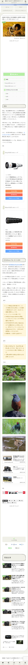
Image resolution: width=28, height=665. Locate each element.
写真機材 (5, 500)
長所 (7, 93)
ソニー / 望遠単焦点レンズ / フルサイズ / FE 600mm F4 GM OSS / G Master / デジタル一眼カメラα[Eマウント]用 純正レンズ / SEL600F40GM (14, 181)
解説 (7, 79)
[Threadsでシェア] (11, 461)
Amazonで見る (14, 191)
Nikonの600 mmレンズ (10, 86)
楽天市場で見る (14, 194)
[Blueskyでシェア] (17, 458)
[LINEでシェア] (5, 465)
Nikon (5, 502)
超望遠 (21, 500)
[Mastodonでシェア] (11, 458)
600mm (14, 502)
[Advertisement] (14, 56)
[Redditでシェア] (17, 461)
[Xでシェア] (5, 458)
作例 (7, 99)
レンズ (16, 500)
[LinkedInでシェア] (17, 465)
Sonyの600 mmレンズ (10, 83)
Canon (11, 500)
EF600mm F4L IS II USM (12, 89)
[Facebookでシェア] (5, 461)
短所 (7, 96)
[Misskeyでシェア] (23, 458)
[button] (18, 548)
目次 (13, 74)
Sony (10, 502)
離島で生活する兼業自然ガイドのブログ (14, 2)
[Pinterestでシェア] (11, 465)
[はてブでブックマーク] (23, 461)
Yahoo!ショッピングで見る (14, 198)
